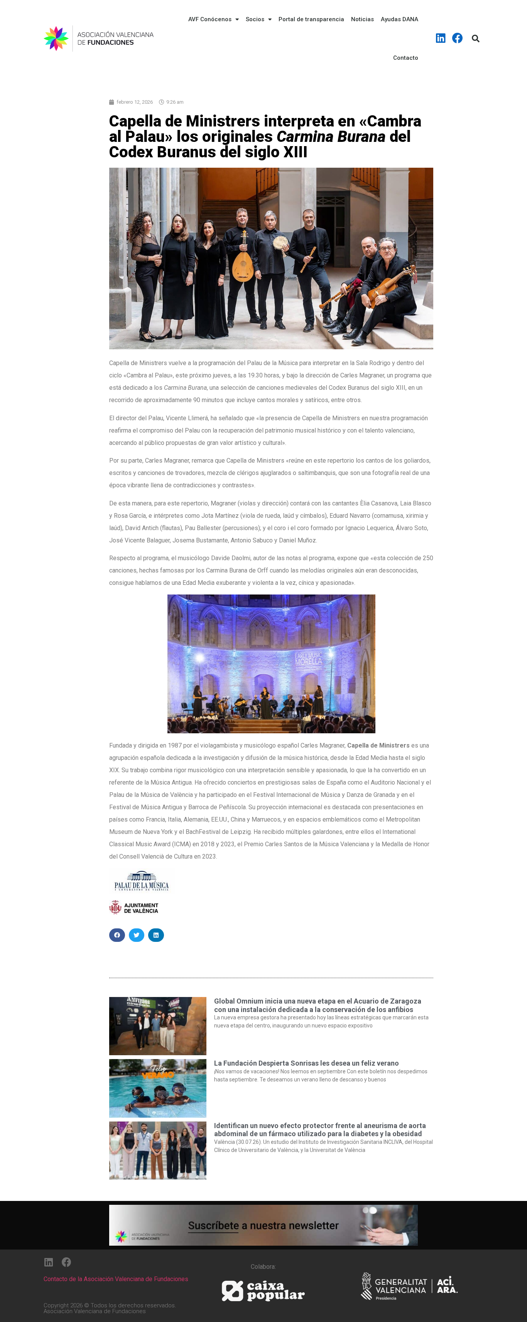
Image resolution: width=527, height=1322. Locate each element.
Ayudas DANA (399, 19)
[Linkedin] (441, 38)
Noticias (362, 19)
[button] (117, 935)
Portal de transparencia (311, 19)
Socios (255, 19)
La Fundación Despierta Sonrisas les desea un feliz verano (306, 1063)
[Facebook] (457, 38)
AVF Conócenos (209, 19)
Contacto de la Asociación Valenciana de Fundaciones (116, 1279)
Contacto (405, 57)
